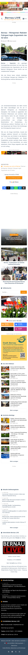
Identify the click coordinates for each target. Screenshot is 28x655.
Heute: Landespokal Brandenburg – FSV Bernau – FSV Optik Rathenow (18, 434)
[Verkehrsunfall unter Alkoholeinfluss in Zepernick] (5, 455)
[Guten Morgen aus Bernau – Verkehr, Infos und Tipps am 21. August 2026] (5, 441)
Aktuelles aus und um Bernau (12, 166)
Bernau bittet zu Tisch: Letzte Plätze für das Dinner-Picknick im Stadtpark (18, 375)
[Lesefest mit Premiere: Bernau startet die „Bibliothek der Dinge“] (5, 390)
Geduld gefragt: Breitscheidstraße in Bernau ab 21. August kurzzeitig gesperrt (18, 403)
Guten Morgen (14, 234)
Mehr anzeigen (14, 410)
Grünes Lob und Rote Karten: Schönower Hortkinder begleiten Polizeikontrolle (18, 382)
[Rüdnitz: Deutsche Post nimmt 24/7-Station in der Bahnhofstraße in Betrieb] (5, 420)
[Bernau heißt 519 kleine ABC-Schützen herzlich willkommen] (5, 369)
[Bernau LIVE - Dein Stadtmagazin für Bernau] (13, 18)
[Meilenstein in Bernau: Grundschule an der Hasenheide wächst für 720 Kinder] (5, 397)
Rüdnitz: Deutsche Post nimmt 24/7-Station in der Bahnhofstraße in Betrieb (18, 420)
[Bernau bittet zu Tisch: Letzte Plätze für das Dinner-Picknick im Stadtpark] (5, 375)
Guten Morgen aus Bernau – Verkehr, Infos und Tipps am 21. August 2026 (18, 441)
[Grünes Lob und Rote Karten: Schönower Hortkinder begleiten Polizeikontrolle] (5, 383)
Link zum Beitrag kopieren (14, 177)
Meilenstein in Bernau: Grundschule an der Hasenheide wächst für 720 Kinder (18, 396)
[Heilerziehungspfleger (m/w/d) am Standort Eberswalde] (5, 449)
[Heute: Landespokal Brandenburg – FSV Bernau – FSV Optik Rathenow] (5, 434)
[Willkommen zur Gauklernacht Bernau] (14, 26)
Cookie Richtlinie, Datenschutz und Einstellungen (14, 648)
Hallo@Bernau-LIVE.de (15, 563)
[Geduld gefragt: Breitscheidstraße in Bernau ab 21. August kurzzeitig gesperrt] (5, 404)
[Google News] (14, 182)
